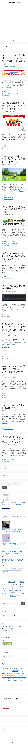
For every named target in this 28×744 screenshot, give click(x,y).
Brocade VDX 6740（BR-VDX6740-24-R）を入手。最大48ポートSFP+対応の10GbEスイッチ (13, 561)
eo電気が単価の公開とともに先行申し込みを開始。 (13, 209)
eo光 (5, 91)
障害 (8, 395)
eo (9, 147)
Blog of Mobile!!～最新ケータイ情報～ (12, 627)
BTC (9, 584)
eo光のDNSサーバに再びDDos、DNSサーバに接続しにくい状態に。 (14, 370)
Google (3, 586)
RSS (4, 640)
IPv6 (8, 357)
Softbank (23, 588)
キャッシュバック (15, 93)
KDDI (18, 586)
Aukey (6, 584)
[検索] (23, 603)
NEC (10, 588)
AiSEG (6, 581)
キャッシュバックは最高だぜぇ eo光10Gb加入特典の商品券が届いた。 (13, 59)
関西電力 (13, 596)
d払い (23, 584)
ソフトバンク (19, 592)
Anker (22, 582)
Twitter (9, 590)
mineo (21, 587)
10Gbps (6, 147)
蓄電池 (8, 595)
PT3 (10, 675)
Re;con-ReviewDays (8, 630)
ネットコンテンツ (11, 241)
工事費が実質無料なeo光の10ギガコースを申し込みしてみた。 (13, 159)
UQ (12, 590)
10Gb (5, 93)
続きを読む (8, 87)
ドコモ (24, 592)
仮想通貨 (23, 593)
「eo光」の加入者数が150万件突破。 (13, 406)
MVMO (3, 588)
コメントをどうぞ (8, 95)
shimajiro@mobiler (8, 628)
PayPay (17, 588)
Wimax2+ (18, 590)
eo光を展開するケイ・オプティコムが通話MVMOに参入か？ (13, 439)
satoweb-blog (14, 2)
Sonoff (3, 590)
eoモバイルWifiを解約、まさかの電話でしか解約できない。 (13, 256)
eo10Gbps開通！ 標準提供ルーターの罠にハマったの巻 (13, 106)
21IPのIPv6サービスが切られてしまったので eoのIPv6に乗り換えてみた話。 (15, 328)
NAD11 (7, 588)
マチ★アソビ (9, 593)
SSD (6, 590)
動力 (3, 595)
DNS (14, 584)
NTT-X (13, 588)
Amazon (11, 581)
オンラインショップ (12, 592)
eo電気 (5, 243)
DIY (11, 584)
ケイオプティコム (12, 243)
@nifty (3, 581)
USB (15, 590)
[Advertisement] (14, 23)
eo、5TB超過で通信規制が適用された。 (13, 287)
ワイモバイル (18, 593)
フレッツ (4, 593)
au (2, 584)
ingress (11, 587)
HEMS (6, 586)
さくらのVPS (4, 592)
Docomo (18, 584)
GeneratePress (21, 742)
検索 (4, 487)
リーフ (14, 593)
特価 (5, 596)
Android (17, 581)
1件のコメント (7, 397)
